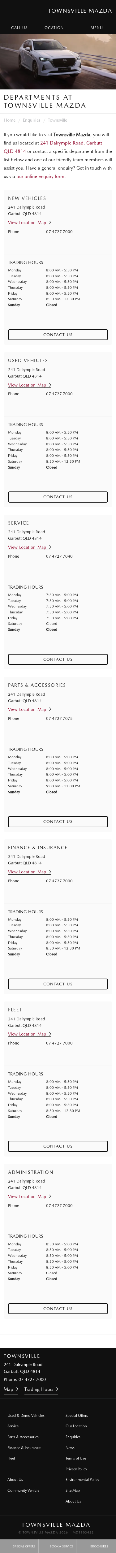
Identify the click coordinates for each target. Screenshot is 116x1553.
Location (53, 28)
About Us (15, 1479)
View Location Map (27, 222)
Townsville (57, 120)
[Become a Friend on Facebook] (66, 1341)
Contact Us (58, 334)
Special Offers (77, 1415)
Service (13, 1426)
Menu (97, 28)
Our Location (76, 1426)
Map (8, 1389)
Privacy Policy (76, 1469)
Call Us (19, 28)
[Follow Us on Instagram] (49, 1341)
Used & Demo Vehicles (26, 1415)
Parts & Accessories (23, 1437)
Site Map (73, 1490)
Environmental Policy (82, 1479)
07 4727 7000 (59, 231)
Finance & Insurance (24, 1448)
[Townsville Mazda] (10, 10)
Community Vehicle (23, 1490)
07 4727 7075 (59, 718)
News (70, 1448)
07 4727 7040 (59, 556)
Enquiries (32, 120)
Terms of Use (76, 1458)
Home (9, 120)
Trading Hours (38, 1389)
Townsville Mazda (80, 10)
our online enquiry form (40, 176)
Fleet (11, 1458)
